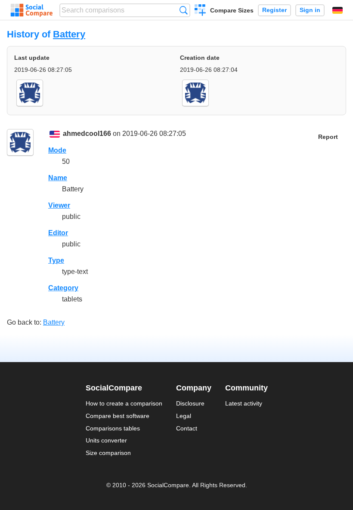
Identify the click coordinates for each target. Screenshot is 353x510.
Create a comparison (200, 11)
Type (56, 260)
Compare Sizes (232, 10)
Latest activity (243, 403)
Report (328, 137)
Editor (58, 233)
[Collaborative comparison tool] (31, 10)
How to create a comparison (124, 403)
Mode (57, 150)
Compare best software (117, 415)
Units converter (106, 440)
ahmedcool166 (87, 133)
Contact (186, 428)
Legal (183, 415)
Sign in (310, 10)
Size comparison (108, 452)
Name (57, 177)
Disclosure (190, 403)
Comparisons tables (113, 428)
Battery (69, 34)
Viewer (59, 205)
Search (184, 10)
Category (63, 288)
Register (274, 10)
